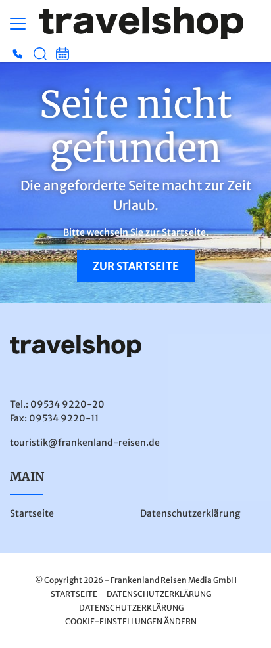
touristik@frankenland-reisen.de (85, 442)
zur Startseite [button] (136, 265)
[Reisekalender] (62, 54)
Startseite (32, 513)
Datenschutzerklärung (190, 513)
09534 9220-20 (67, 404)
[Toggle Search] (40, 54)
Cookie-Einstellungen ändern (131, 621)
